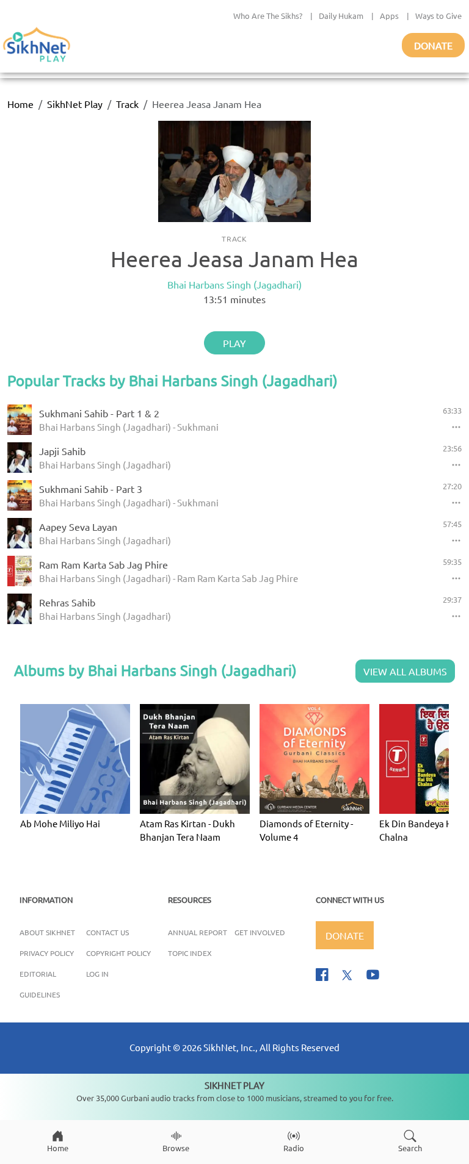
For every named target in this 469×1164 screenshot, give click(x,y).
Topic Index (190, 953)
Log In (97, 974)
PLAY (234, 343)
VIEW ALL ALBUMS (405, 671)
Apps (389, 15)
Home (20, 104)
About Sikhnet (47, 932)
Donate (433, 45)
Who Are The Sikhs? (267, 15)
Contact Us (107, 932)
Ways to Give (438, 15)
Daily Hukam (341, 15)
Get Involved (259, 932)
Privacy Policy (47, 953)
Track (127, 104)
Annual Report (197, 932)
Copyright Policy (118, 953)
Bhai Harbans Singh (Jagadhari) (234, 284)
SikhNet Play (75, 104)
